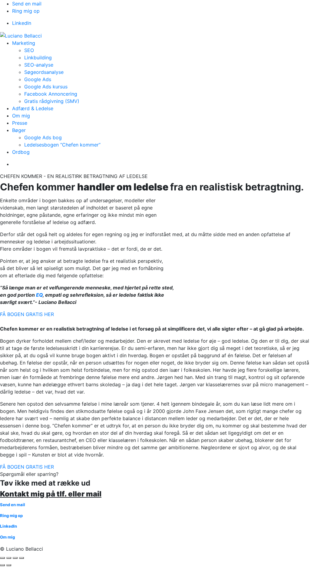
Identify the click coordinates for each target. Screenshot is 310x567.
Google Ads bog (43, 137)
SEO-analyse (38, 65)
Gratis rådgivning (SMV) (51, 101)
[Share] (8, 558)
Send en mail (26, 4)
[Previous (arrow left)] (2, 565)
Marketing (23, 43)
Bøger (19, 130)
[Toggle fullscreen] (15, 558)
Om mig (21, 116)
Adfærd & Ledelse (32, 108)
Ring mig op (26, 11)
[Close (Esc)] (2, 558)
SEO (29, 50)
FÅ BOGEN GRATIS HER (27, 314)
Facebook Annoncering (50, 94)
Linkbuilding (38, 57)
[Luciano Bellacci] (21, 35)
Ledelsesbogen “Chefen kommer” (62, 145)
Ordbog (21, 152)
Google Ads (37, 79)
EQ (39, 295)
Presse (19, 123)
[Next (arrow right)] (8, 565)
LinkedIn (21, 23)
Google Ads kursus (46, 87)
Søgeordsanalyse (44, 72)
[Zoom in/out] (21, 558)
